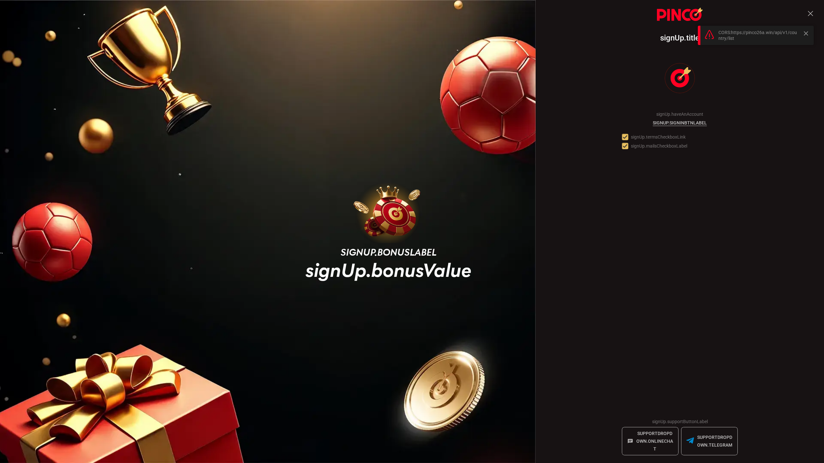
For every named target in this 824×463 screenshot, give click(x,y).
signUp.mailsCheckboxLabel (659, 146)
